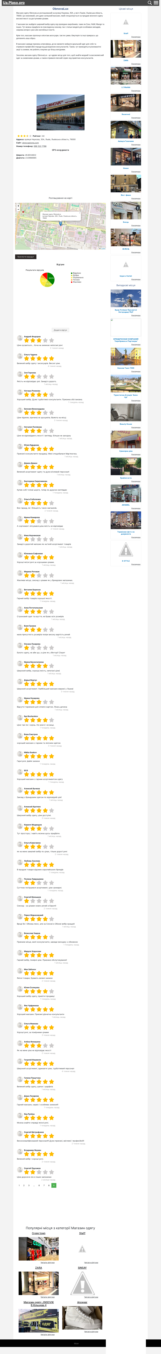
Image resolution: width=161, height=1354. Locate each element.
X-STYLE (126, 561)
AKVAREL (126, 505)
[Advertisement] (60, 77)
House (126, 168)
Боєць (126, 222)
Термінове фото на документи (125, 533)
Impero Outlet (126, 276)
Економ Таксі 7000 (126, 368)
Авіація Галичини (126, 141)
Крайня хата (126, 478)
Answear (82, 1302)
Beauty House (126, 424)
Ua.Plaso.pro (14, 2)
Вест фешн (126, 195)
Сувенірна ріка (126, 451)
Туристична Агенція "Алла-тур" (126, 396)
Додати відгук (60, 330)
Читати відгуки (48, 1262)
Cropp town (38, 1233)
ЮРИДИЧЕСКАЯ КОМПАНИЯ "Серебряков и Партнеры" (125, 340)
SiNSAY (82, 1267)
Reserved (126, 114)
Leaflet (103, 249)
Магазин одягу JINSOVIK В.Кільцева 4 (39, 1304)
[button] (60, 223)
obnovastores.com (30, 143)
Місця (76, 1343)
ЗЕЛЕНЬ (125, 249)
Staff (82, 1233)
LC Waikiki (126, 87)
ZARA (38, 1267)
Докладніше (135, 37)
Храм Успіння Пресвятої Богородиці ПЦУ (126, 311)
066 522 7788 (40, 146)
